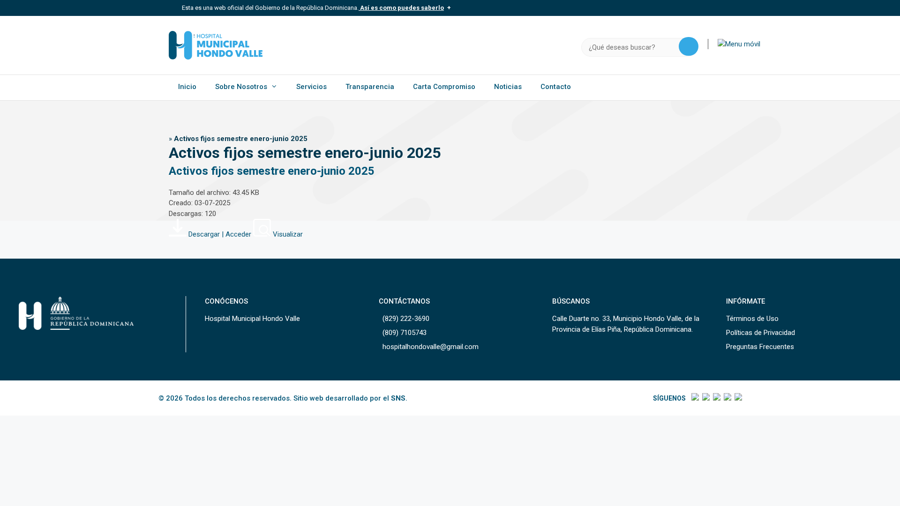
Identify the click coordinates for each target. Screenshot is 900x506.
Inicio (187, 86)
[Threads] (726, 398)
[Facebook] (694, 398)
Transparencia (369, 86)
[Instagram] (716, 398)
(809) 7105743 (404, 332)
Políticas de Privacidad (760, 332)
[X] (705, 398)
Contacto (555, 86)
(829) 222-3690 (405, 318)
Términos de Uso (752, 318)
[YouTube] (737, 398)
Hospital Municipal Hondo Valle (252, 318)
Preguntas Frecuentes (760, 346)
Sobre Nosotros (241, 86)
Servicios (311, 86)
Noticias (508, 86)
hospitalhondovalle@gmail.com (430, 346)
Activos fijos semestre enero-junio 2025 (272, 171)
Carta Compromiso (444, 86)
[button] (739, 44)
